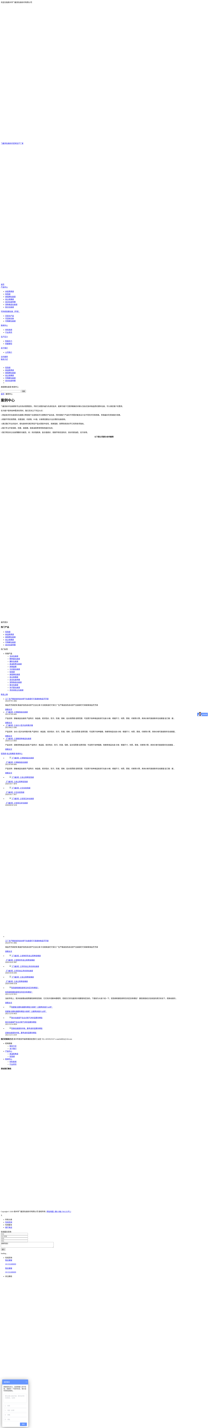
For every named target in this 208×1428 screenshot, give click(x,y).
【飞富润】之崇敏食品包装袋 (16, 712)
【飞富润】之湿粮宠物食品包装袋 (18, 739)
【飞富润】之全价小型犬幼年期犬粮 (19, 725)
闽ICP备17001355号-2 (62, 1211)
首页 (2, 394)
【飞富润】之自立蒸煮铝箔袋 (16, 782)
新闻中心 (19, 754)
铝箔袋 (3, 754)
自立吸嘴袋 (10, 754)
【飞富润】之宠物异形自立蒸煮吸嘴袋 (20, 960)
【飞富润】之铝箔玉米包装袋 (16, 803)
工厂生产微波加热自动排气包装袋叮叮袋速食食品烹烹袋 (27, 699)
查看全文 (8, 709)
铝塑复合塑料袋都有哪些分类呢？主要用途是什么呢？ (26, 1011)
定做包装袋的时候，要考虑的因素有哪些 (20, 1033)
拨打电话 (8, 1227)
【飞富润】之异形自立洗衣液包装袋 (19, 971)
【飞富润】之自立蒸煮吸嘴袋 (16, 981)
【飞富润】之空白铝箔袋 (14, 792)
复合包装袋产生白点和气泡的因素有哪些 (20, 1022)
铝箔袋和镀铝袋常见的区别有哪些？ (19, 992)
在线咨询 (8, 1222)
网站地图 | (50, 1211)
